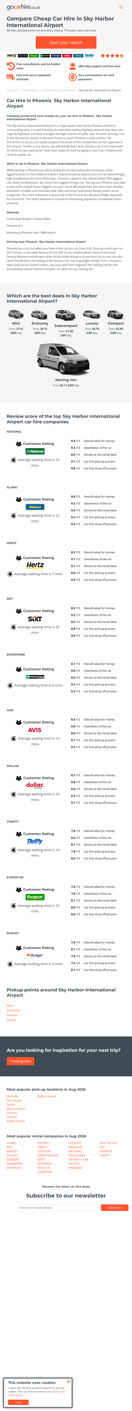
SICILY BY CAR (108, 1143)
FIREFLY (42, 1147)
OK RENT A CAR (78, 1159)
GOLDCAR (44, 1151)
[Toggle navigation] (121, 7)
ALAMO (11, 1143)
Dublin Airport (16, 1121)
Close (18, 1402)
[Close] (68, 1382)
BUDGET (12, 1151)
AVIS (9, 1147)
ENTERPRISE (14, 1164)
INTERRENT (45, 1164)
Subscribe (114, 1208)
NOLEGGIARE (77, 1155)
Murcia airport (16, 1109)
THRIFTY (105, 1155)
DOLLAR (12, 1155)
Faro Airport (15, 1100)
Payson (11, 1020)
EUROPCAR (14, 1168)
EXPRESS (43, 1143)
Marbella (12, 1096)
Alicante (12, 1113)
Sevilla (11, 1104)
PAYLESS (74, 1164)
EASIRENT (13, 1159)
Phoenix (12, 1015)
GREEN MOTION (48, 1155)
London (12, 1117)
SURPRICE (106, 1151)
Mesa (10, 1005)
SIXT (102, 1147)
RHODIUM (75, 1168)
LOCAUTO (75, 1143)
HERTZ (42, 1159)
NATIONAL (75, 1151)
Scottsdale (13, 1010)
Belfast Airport (47, 1096)
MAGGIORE (76, 1147)
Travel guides (20, 1061)
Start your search (66, 42)
